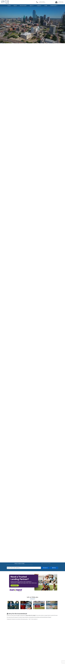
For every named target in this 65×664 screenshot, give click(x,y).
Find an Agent (23, 5)
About (31, 5)
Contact (39, 5)
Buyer (9, 5)
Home (45, 5)
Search (46, 567)
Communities (53, 5)
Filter (54, 567)
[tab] (19, 563)
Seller (15, 5)
